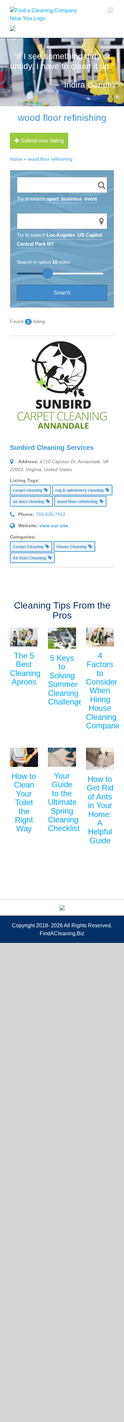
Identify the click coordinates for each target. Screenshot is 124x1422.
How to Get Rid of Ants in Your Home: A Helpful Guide (100, 810)
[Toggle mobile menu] (110, 10)
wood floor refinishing (50, 159)
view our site (53, 525)
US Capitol (89, 235)
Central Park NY (35, 244)
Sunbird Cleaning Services (52, 447)
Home (16, 159)
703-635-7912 (50, 514)
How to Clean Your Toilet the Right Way (24, 802)
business (71, 199)
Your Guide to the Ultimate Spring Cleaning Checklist (64, 802)
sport (53, 199)
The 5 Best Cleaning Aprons (25, 668)
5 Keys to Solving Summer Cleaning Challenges (67, 679)
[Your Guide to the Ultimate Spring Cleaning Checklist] (62, 757)
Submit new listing (42, 140)
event (90, 199)
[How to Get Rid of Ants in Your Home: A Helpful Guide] (100, 759)
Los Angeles (61, 235)
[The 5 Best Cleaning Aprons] (24, 636)
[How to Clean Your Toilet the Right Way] (24, 757)
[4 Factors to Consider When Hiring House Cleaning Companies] (100, 636)
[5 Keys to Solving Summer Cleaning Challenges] (62, 638)
